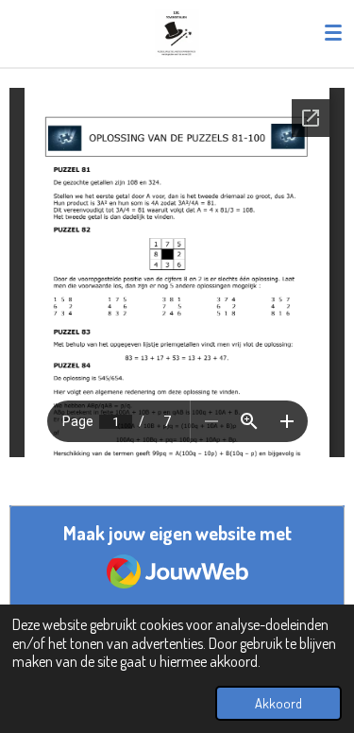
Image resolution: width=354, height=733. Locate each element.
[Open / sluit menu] (333, 33)
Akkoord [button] (278, 702)
